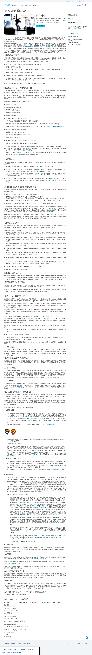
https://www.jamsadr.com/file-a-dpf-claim (30, 531)
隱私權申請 (50, 212)
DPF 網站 (37, 491)
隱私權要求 (29, 150)
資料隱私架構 (13, 563)
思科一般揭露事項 (26, 47)
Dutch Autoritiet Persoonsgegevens (32, 568)
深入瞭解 (40, 26)
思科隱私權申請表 (73, 36)
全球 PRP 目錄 (54, 420)
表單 (22, 197)
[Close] (38, 648)
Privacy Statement (6, 652)
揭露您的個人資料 (16, 500)
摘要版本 (70, 18)
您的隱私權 (44, 509)
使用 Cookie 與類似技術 (15, 154)
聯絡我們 (51, 178)
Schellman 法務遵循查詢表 (47, 425)
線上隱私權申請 (55, 514)
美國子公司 (23, 477)
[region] (20, 651)
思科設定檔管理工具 (17, 166)
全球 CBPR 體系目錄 (43, 420)
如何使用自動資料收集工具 (44, 316)
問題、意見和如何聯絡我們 (16, 387)
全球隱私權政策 (33, 454)
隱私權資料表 (79, 28)
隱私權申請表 (42, 171)
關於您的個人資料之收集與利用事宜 (34, 506)
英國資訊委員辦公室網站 (57, 470)
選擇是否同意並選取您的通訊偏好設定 (54, 126)
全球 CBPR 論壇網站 (28, 417)
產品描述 (54, 47)
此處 (12, 470)
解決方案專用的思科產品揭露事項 (41, 47)
